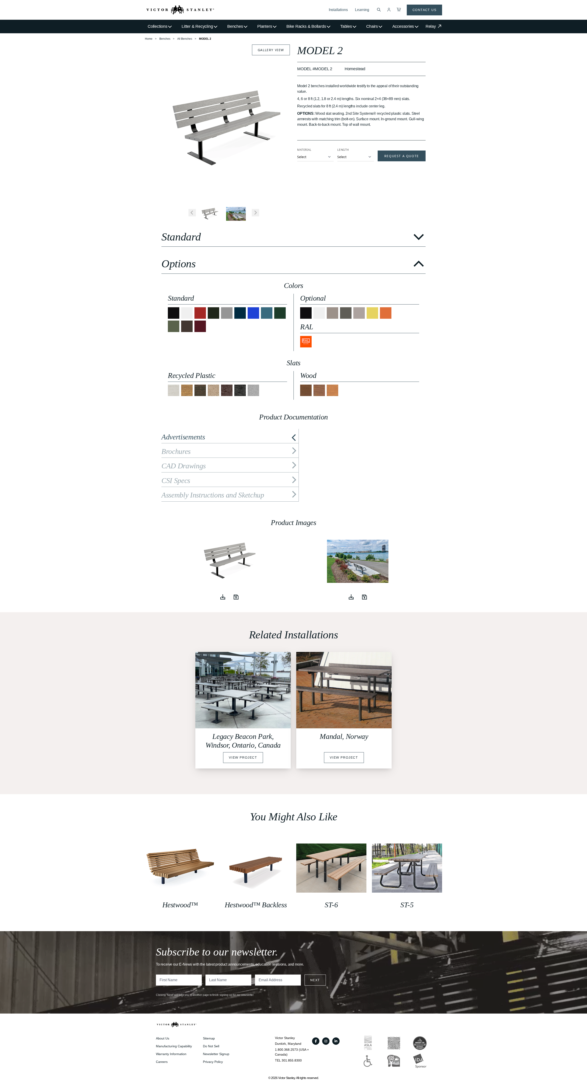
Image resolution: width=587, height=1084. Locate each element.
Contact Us (424, 10)
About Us (162, 1038)
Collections (157, 26)
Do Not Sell (211, 1046)
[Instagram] (325, 1041)
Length (343, 150)
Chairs (372, 26)
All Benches (184, 38)
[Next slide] (255, 212)
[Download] (222, 597)
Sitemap (209, 1038)
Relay (431, 26)
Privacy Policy (213, 1062)
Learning (362, 10)
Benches (235, 26)
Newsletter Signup (216, 1054)
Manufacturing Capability (174, 1046)
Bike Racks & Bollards (306, 26)
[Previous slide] (192, 212)
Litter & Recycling (197, 26)
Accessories (403, 26)
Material (304, 150)
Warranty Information (171, 1054)
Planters (264, 26)
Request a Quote (401, 156)
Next (315, 980)
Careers (162, 1062)
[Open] (236, 597)
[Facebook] (315, 1041)
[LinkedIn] (336, 1041)
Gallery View (271, 50)
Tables (346, 26)
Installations (338, 10)
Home (148, 38)
